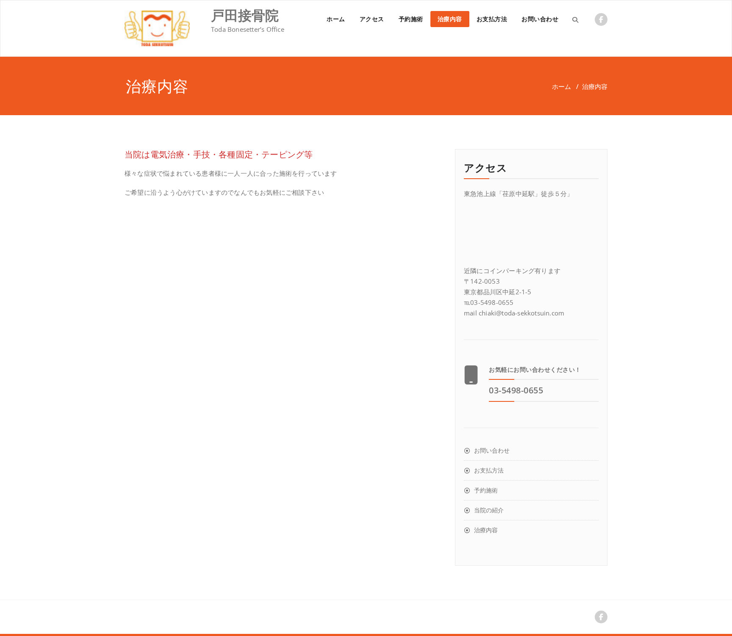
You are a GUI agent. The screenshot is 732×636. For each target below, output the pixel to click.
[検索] (575, 19)
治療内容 (450, 19)
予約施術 (411, 19)
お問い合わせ (539, 19)
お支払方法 (492, 19)
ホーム (336, 19)
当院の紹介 (489, 510)
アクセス (372, 19)
